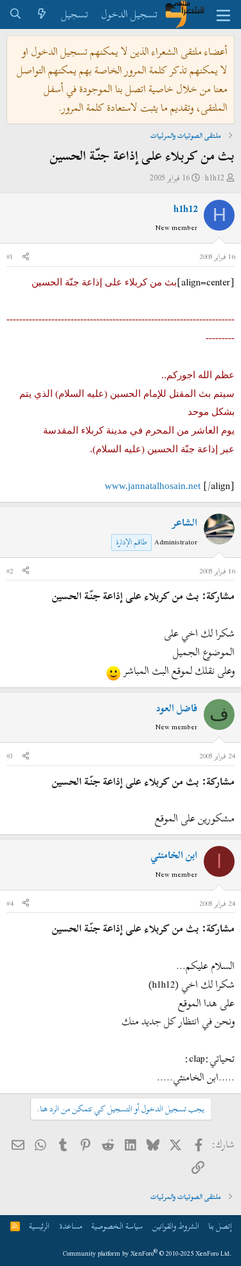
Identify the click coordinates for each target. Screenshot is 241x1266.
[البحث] (16, 14)
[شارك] (25, 257)
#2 (9, 571)
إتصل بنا (220, 1226)
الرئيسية (39, 1226)
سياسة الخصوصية (117, 1226)
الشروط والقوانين (175, 1226)
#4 (9, 903)
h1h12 (214, 177)
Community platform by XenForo (147, 1253)
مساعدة (70, 1226)
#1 (9, 256)
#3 (9, 755)
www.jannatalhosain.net (153, 486)
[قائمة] (223, 14)
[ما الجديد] (42, 14)
